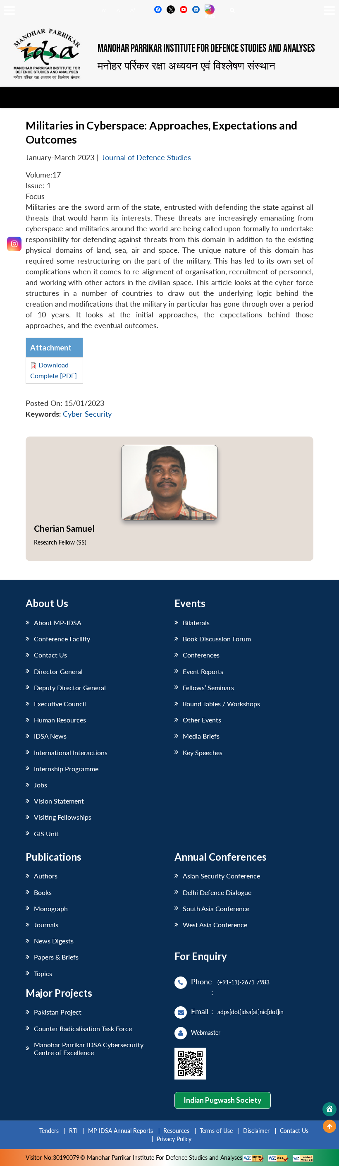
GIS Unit (46, 833)
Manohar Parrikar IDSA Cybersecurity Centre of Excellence (88, 1048)
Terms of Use (216, 1130)
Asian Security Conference (221, 876)
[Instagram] (14, 244)
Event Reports (203, 671)
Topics (43, 973)
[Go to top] (329, 1126)
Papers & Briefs (56, 957)
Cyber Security (87, 414)
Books (43, 892)
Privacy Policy (174, 1138)
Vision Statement (59, 801)
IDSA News (50, 736)
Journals (46, 924)
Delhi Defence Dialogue (217, 892)
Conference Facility (62, 639)
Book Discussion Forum (217, 639)
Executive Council (60, 704)
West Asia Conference (215, 924)
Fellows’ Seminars (208, 687)
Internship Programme (66, 769)
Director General (58, 671)
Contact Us (50, 655)
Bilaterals (196, 622)
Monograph (51, 908)
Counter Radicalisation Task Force (83, 1028)
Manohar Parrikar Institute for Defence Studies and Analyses (206, 48)
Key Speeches (202, 752)
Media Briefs (201, 736)
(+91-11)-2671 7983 (243, 982)
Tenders (49, 1130)
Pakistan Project (57, 1012)
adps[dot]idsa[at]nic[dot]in (250, 1011)
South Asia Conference (216, 908)
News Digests (54, 941)
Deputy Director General (70, 687)
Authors (45, 876)
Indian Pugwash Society (222, 1100)
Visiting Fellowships (62, 817)
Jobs (40, 785)
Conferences (201, 655)
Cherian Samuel (64, 528)
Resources (176, 1130)
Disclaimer (256, 1130)
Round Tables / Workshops (221, 704)
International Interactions (70, 752)
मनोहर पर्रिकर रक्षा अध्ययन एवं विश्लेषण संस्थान (186, 65)
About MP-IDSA (57, 622)
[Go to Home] (329, 1109)
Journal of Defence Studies (146, 157)
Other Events (202, 720)
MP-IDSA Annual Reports (120, 1130)
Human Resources (60, 720)
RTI (73, 1130)
